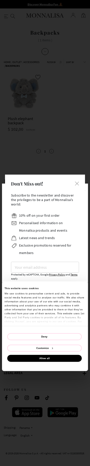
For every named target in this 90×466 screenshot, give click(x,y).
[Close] (77, 183)
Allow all (44, 358)
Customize (42, 348)
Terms (74, 274)
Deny (44, 336)
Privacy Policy (57, 274)
